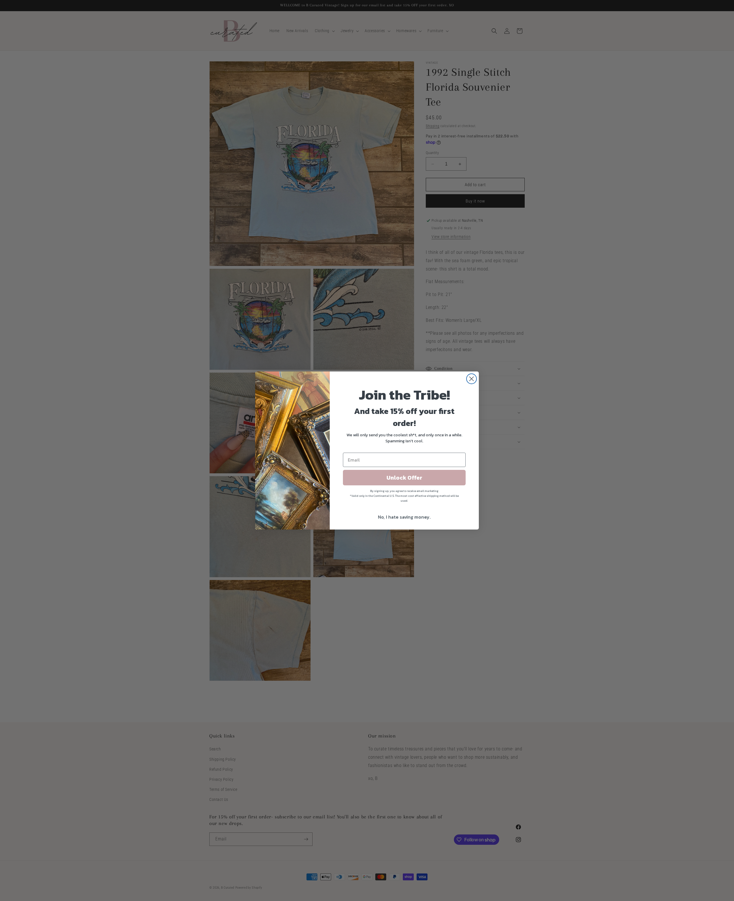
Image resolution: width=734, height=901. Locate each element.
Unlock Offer (404, 477)
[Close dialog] (471, 379)
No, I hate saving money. (404, 516)
